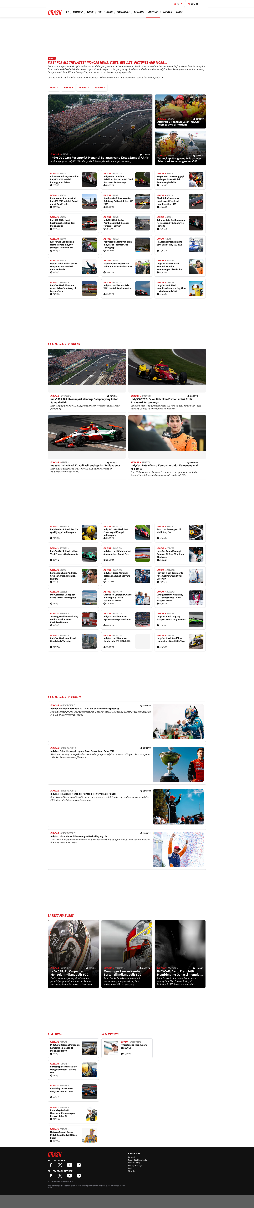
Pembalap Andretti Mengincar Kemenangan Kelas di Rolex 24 (62, 1113)
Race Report (68, 705)
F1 (67, 12)
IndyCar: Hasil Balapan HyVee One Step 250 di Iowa (117, 618)
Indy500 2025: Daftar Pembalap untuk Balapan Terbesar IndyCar (116, 223)
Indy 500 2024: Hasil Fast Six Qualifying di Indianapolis (64, 531)
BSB (100, 12)
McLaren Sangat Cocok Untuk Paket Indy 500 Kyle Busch (63, 1135)
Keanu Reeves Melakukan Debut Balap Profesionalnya (117, 265)
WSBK (90, 12)
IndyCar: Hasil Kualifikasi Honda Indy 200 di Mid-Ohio (171, 640)
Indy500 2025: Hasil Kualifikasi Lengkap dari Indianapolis (62, 223)
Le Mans (139, 12)
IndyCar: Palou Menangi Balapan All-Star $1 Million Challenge (170, 554)
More (179, 12)
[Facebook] (51, 1166)
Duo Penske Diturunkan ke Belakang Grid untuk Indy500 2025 (118, 201)
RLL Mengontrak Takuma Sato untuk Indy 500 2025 (169, 243)
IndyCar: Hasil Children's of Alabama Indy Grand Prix (117, 553)
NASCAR (167, 12)
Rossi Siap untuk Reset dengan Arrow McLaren (61, 1090)
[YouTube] (70, 1166)
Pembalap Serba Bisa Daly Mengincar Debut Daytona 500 (63, 1069)
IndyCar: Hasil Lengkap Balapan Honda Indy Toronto (171, 618)
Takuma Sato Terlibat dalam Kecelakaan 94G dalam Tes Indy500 (171, 223)
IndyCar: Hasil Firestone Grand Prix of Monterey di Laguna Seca (63, 288)
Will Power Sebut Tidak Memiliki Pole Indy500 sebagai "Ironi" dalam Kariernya (62, 244)
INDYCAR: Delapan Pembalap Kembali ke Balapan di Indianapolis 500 (65, 1047)
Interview (135, 1042)
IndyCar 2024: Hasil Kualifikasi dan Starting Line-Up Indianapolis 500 (171, 288)
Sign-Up (131, 1171)
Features (99, 87)
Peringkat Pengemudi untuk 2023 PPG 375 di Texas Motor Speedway (84, 708)
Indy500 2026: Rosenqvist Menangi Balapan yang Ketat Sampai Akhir (99, 157)
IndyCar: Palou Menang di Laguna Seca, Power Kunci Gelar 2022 (82, 751)
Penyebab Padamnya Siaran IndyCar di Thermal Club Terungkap (117, 244)
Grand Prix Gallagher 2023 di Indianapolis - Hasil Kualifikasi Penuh (117, 597)
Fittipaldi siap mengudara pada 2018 (134, 1046)
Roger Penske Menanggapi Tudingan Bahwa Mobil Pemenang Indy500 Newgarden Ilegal (170, 179)
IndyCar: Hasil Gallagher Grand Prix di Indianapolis (63, 596)
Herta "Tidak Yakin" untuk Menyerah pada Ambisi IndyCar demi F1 (63, 266)
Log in (194, 3)
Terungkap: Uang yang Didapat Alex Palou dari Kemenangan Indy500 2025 (179, 160)
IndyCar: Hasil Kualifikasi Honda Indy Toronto (63, 640)
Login (130, 1168)
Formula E (123, 12)
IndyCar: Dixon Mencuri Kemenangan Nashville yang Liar (79, 836)
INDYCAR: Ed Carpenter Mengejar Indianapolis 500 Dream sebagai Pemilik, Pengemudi (69, 973)
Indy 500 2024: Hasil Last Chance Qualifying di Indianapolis (115, 532)
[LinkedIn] (79, 1166)
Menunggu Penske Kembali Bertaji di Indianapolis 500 (123, 973)
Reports (83, 87)
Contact (131, 1157)
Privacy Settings (135, 1166)
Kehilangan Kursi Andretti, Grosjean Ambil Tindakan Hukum (63, 575)
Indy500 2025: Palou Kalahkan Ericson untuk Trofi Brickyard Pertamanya (118, 179)
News (53, 87)
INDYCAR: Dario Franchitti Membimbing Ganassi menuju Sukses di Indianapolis (178, 973)
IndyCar (153, 12)
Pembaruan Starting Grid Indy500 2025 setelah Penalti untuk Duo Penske (64, 201)
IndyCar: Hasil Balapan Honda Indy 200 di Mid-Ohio (117, 640)
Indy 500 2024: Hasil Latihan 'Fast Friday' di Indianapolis (64, 553)
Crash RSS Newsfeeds (137, 1160)
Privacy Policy (134, 1163)
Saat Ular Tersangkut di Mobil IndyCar (169, 531)
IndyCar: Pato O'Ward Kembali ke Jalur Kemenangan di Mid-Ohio (169, 266)
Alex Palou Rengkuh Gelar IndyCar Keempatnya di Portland (178, 123)
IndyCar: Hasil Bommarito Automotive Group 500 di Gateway (170, 575)
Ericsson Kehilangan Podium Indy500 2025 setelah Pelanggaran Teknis (64, 179)
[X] (60, 1166)
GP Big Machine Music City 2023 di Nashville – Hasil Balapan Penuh (170, 597)
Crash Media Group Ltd (59, 1181)
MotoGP (77, 12)
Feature (65, 968)
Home (52, 58)
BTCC (109, 12)
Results (67, 87)
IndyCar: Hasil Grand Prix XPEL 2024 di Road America (117, 287)
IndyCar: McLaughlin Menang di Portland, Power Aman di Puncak (83, 793)
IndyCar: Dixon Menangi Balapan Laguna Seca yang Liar (116, 575)
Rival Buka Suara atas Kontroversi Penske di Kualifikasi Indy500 (168, 201)
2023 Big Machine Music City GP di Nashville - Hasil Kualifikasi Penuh (64, 619)
